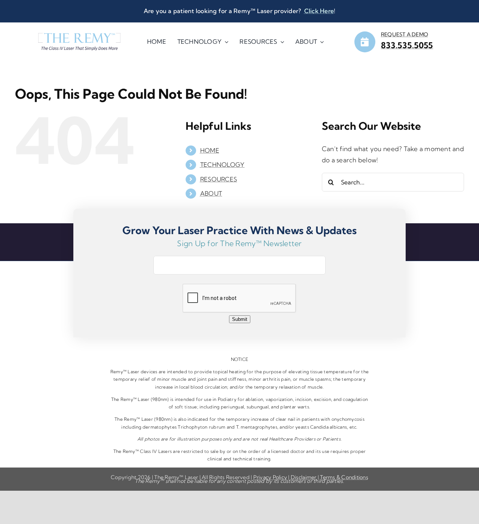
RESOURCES (218, 179)
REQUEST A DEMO (404, 34)
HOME (209, 150)
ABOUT (211, 193)
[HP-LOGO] (79, 36)
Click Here (319, 11)
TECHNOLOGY (222, 164)
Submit (239, 319)
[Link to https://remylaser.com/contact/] (364, 41)
